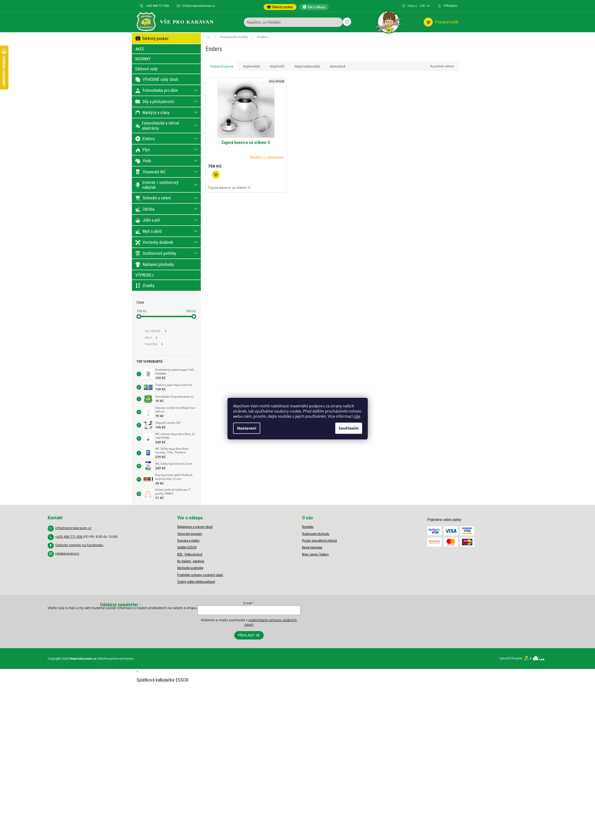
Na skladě (156, 331)
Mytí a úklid (152, 231)
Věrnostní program (189, 534)
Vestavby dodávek (158, 242)
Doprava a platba (188, 540)
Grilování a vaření (157, 197)
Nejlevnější (251, 66)
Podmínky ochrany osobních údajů (200, 575)
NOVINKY (143, 58)
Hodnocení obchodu (315, 534)
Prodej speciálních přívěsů (319, 540)
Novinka (154, 344)
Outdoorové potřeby (159, 253)
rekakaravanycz (67, 553)
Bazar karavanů (312, 547)
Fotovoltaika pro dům (160, 90)
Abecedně (337, 66)
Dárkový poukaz (155, 38)
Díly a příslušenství (158, 101)
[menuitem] (280, 7)
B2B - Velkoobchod (189, 554)
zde (357, 416)
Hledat (347, 22)
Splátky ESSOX (187, 547)
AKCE (139, 49)
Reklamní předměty (158, 264)
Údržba (148, 209)
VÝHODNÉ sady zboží (160, 79)
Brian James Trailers (315, 554)
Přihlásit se (249, 635)
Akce (151, 337)
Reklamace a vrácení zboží (195, 527)
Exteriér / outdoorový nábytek (160, 185)
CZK (423, 6)
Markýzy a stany (156, 112)
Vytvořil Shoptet (511, 658)
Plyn (146, 149)
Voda (147, 160)
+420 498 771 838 (69, 536)
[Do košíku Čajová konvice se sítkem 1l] (216, 175)
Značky (149, 285)
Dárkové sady (146, 68)
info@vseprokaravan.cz (73, 528)
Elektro (149, 138)
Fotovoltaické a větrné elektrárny (160, 126)
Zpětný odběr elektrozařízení (196, 582)
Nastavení (246, 428)
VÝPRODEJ (144, 275)
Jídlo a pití (151, 220)
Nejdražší (277, 66)
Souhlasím (349, 428)
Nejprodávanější (307, 66)
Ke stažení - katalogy (190, 561)
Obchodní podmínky (190, 568)
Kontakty (308, 527)
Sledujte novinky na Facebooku (79, 545)
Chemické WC (154, 171)
